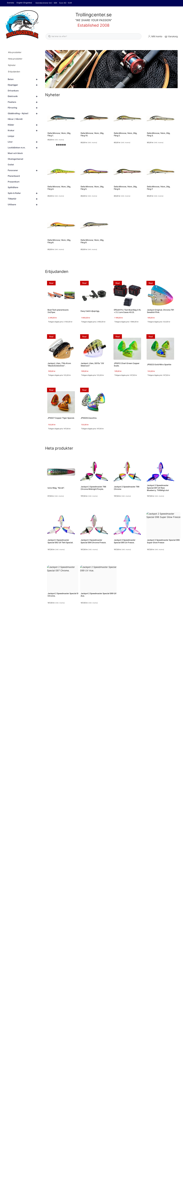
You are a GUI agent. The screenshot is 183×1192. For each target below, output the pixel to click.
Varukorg (173, 36)
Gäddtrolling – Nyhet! (23, 113)
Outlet (11, 164)
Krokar (23, 130)
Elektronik (23, 96)
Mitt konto (156, 36)
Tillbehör (23, 199)
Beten (23, 79)
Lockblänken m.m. (23, 147)
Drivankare (13, 90)
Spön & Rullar (23, 193)
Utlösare (23, 204)
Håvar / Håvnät (15, 119)
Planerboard (14, 176)
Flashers (23, 102)
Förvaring (23, 107)
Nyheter (12, 65)
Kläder (23, 124)
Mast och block (15, 153)
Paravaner (23, 170)
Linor (23, 142)
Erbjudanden (14, 71)
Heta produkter (15, 58)
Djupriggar (23, 85)
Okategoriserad (15, 159)
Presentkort (13, 181)
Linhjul (11, 136)
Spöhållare (13, 187)
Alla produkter (14, 52)
